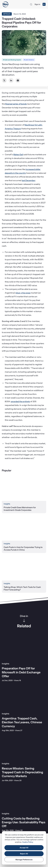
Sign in (37, 4)
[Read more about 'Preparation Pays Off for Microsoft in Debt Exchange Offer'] (24, 647)
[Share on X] (4, 80)
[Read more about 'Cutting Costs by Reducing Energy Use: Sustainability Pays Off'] (24, 797)
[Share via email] (17, 80)
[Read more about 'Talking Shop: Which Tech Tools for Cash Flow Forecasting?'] (24, 568)
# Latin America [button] (29, 60)
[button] (31, 4)
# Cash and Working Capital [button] (12, 60)
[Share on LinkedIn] (11, 80)
